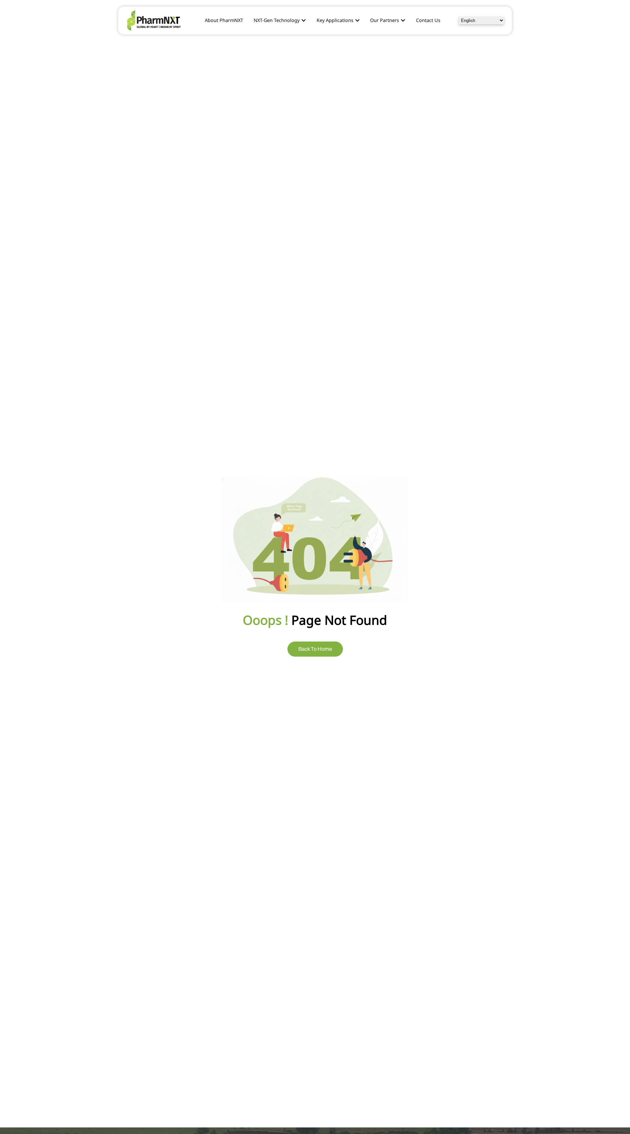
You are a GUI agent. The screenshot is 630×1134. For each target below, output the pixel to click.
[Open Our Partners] (403, 20)
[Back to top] (596, 1012)
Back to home (315, 649)
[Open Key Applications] (357, 20)
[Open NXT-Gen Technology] (303, 20)
